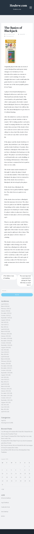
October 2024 (5, 343)
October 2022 (5, 398)
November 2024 (5, 340)
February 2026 (5, 308)
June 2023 (4, 379)
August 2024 (4, 347)
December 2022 (5, 393)
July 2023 (3, 377)
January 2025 (4, 336)
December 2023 (5, 366)
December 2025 (5, 313)
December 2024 (5, 338)
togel (2, 420)
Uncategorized (10, 36)
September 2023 (5, 372)
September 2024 (5, 345)
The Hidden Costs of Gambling (8, 277)
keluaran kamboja (6, 498)
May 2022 (3, 409)
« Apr (2, 489)
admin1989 (22, 34)
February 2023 (5, 388)
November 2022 (5, 395)
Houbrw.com (18, 5)
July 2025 (3, 322)
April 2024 (4, 356)
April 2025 (4, 329)
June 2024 (4, 352)
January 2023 (4, 391)
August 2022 (4, 402)
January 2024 (4, 363)
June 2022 (4, 407)
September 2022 (5, 400)
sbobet (3, 516)
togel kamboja (5, 502)
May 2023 (3, 382)
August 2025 (4, 320)
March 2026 (4, 306)
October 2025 (5, 315)
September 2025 (5, 317)
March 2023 (4, 386)
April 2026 (4, 304)
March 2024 (4, 359)
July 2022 (3, 404)
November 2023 (5, 368)
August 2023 (4, 375)
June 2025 (4, 324)
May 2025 (3, 327)
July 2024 (3, 350)
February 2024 (5, 361)
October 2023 (5, 370)
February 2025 (5, 334)
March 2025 (4, 331)
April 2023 (4, 384)
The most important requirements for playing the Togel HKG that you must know (25, 280)
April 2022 (4, 411)
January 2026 (4, 311)
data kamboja (4, 511)
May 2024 (3, 354)
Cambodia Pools (5, 507)
